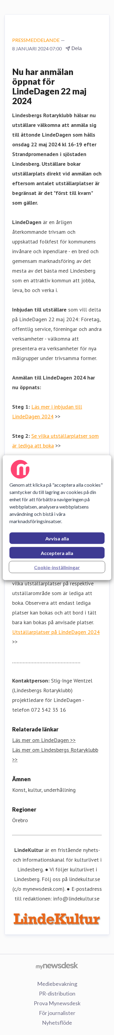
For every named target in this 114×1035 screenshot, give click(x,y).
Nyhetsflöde (57, 1022)
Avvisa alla (57, 538)
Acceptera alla (57, 553)
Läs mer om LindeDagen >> (44, 740)
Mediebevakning (57, 983)
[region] (57, 517)
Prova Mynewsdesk (57, 1003)
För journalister (57, 1012)
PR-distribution (57, 993)
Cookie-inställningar (57, 567)
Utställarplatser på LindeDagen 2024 (56, 631)
